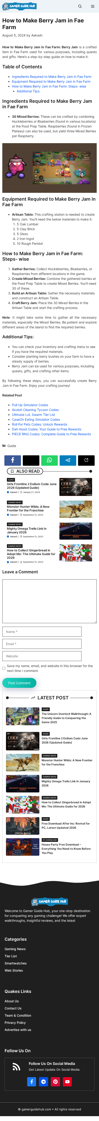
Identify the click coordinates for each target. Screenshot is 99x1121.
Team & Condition (18, 1015)
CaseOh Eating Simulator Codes (36, 419)
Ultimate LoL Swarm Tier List (33, 415)
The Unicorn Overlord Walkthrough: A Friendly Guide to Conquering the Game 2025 (66, 718)
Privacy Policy (15, 1022)
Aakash (13, 492)
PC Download (50, 840)
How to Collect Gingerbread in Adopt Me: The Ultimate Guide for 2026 (31, 553)
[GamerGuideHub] (19, 6)
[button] (80, 6)
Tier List (11, 956)
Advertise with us (18, 1030)
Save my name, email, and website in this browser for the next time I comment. (50, 668)
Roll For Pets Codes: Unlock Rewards (39, 424)
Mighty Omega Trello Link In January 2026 (27, 530)
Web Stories (14, 970)
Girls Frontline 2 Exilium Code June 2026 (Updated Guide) (32, 485)
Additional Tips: (28, 91)
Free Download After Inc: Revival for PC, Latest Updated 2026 (66, 825)
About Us (12, 1001)
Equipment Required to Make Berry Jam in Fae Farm (51, 81)
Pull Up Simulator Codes (30, 405)
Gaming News (14, 502)
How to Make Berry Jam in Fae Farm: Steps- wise (49, 86)
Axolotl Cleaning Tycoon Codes (35, 410)
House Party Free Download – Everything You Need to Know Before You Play (66, 849)
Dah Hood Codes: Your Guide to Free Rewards (46, 429)
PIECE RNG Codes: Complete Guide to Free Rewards (51, 434)
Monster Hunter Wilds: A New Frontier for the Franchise (28, 508)
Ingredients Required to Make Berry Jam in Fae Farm (51, 77)
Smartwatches (16, 963)
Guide (11, 446)
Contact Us (13, 1008)
